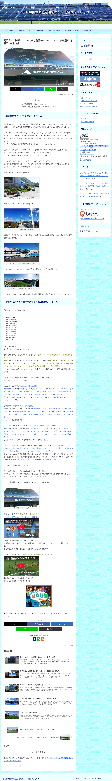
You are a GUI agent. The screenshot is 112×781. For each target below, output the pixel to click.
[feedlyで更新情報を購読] (38, 639)
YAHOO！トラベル (88, 104)
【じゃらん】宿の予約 (89, 101)
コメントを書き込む (39, 752)
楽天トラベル (86, 98)
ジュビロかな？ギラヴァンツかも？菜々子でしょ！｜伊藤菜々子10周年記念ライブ (94, 176)
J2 (67, 613)
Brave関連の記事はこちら (92, 218)
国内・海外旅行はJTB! (89, 106)
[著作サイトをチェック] (34, 639)
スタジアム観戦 (9, 613)
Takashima (87, 179)
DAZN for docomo (87, 122)
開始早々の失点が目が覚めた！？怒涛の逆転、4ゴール (39, 107)
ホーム (17, 613)
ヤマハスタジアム (26, 613)
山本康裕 (54, 613)
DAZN (83, 119)
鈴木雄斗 (8, 616)
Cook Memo (85, 160)
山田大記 (48, 613)
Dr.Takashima (93, 196)
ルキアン (61, 613)
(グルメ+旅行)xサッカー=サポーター (94, 146)
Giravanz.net (85, 142)
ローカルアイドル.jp (88, 150)
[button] (62, 89)
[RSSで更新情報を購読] (42, 639)
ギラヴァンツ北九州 (38, 613)
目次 (36, 100)
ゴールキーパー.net (87, 154)
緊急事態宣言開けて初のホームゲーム (34, 104)
